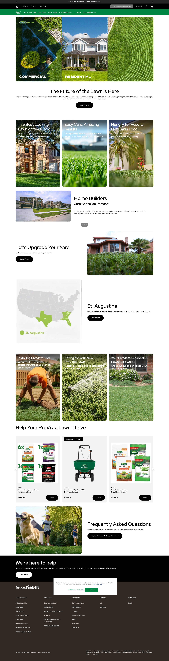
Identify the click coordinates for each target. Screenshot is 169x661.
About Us (75, 628)
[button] (16, 2)
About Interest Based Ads (124, 651)
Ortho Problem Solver (23, 632)
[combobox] (121, 6)
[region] (85, 586)
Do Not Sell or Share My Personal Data (96, 651)
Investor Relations (78, 615)
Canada (103, 607)
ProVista (78, 12)
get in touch (84, 105)
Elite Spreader (116, 490)
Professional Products (51, 626)
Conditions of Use (127, 652)
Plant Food (19, 619)
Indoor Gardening (22, 624)
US (101, 603)
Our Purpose (76, 607)
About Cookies (112, 651)
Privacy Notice (137, 652)
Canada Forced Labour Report (112, 652)
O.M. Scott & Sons (65, 12)
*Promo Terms (95, 654)
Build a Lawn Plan (30, 12)
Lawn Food (42, 12)
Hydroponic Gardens (23, 628)
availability (95, 318)
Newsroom (76, 624)
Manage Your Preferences (76, 589)
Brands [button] (23, 6)
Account (47, 615)
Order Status (48, 607)
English (130, 603)
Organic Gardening (22, 615)
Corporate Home (78, 603)
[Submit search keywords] (112, 7)
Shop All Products (89, 12)
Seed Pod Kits (95, 2)
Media (74, 619)
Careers (75, 611)
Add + (50, 497)
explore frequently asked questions (104, 536)
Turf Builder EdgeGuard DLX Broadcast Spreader (28, 491)
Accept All (92, 589)
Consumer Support (50, 603)
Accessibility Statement (139, 651)
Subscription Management (53, 611)
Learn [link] (33, 6)
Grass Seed (52, 12)
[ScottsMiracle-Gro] (17, 6)
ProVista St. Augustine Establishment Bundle (72, 491)
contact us (24, 574)
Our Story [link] (43, 6)
